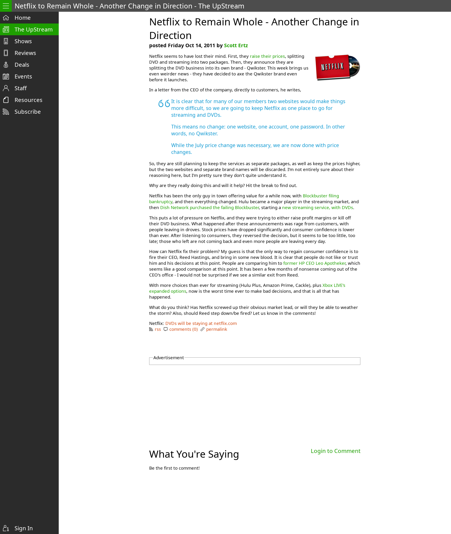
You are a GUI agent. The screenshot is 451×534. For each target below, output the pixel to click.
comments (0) (183, 329)
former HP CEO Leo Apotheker (314, 263)
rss (158, 329)
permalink (216, 329)
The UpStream (34, 29)
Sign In (24, 528)
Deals (22, 64)
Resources (29, 100)
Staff (21, 88)
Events (23, 76)
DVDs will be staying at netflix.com (201, 323)
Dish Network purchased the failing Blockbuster (209, 207)
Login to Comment (336, 451)
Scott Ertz (236, 45)
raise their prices (267, 56)
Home (23, 17)
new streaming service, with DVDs (317, 207)
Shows (23, 41)
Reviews (25, 53)
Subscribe (28, 111)
